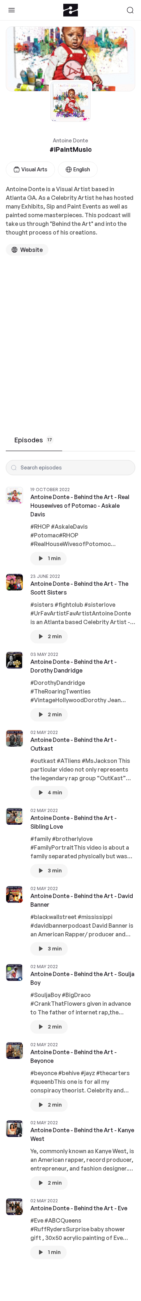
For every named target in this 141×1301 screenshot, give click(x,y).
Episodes (33, 440)
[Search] (130, 10)
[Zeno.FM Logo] (70, 10)
